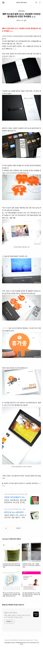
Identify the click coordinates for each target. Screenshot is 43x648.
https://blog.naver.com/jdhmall (14, 494)
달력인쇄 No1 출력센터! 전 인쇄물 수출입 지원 (15, 513)
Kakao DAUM (29, 640)
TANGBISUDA (14, 640)
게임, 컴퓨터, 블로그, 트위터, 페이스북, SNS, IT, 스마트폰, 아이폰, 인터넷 (17, 616)
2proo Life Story (21, 2)
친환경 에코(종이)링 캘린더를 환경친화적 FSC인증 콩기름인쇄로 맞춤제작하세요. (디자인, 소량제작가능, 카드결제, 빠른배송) (15, 501)
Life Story (21, 11)
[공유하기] (8, 528)
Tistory (36, 640)
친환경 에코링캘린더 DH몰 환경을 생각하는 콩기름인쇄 (15, 498)
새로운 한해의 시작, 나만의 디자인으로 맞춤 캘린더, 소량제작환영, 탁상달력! (15, 516)
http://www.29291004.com (13, 509)
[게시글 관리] (11, 528)
